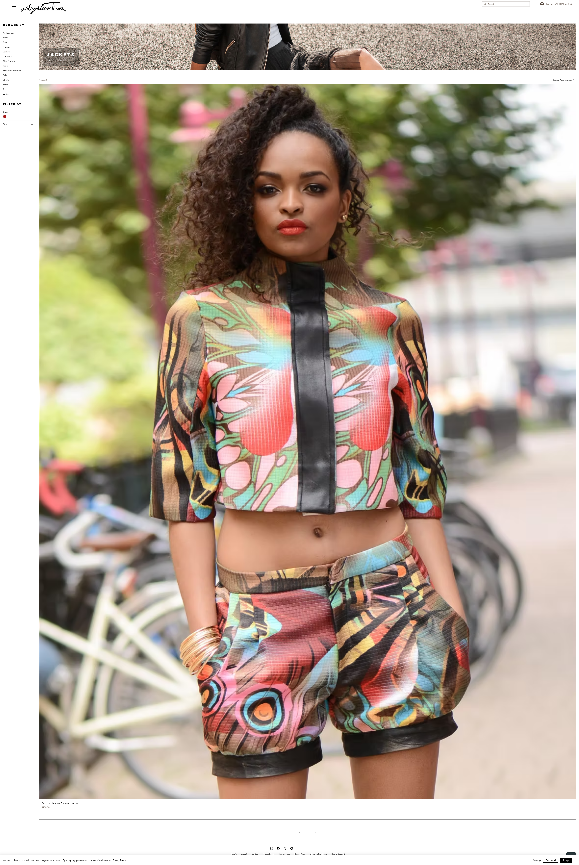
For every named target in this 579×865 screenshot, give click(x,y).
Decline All (551, 860)
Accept (566, 860)
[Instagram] (272, 848)
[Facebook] (278, 848)
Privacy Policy (119, 860)
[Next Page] (315, 833)
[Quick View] (307, 441)
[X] (285, 848)
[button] (14, 6)
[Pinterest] (291, 848)
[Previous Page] (300, 833)
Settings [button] (537, 860)
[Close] (575, 860)
